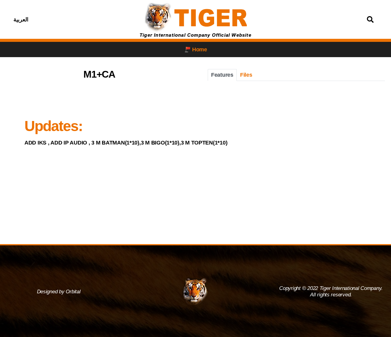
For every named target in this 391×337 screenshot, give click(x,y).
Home (199, 49)
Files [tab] (246, 75)
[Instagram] (79, 19)
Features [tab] (222, 75)
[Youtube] (94, 19)
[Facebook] (64, 19)
